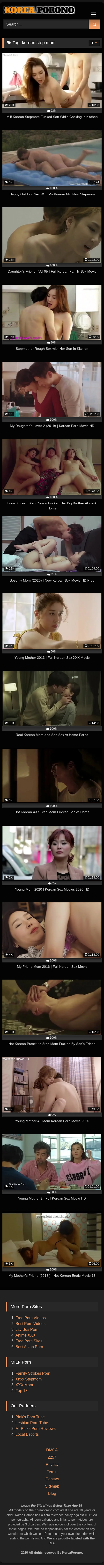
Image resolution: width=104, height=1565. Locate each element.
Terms (52, 1472)
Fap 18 (21, 1391)
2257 (52, 1457)
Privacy (52, 1464)
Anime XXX (25, 1335)
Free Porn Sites (28, 1341)
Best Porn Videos (30, 1324)
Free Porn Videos (30, 1318)
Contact (52, 1479)
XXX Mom (24, 1385)
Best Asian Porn (29, 1347)
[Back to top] (94, 1541)
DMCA (52, 1450)
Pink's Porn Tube (30, 1417)
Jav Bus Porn (26, 1329)
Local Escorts (27, 1434)
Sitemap (52, 1486)
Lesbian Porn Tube (31, 1423)
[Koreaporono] (42, 10)
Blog (52, 1493)
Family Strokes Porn (32, 1373)
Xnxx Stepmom (28, 1379)
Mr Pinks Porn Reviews (36, 1429)
